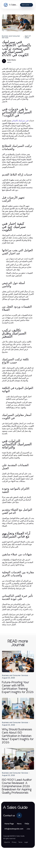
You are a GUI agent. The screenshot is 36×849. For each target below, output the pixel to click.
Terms (20, 842)
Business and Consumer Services (11, 36)
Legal (26, 842)
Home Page (9, 823)
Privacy (14, 842)
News (19, 823)
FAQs (27, 823)
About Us (7, 842)
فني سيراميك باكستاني (20, 121)
